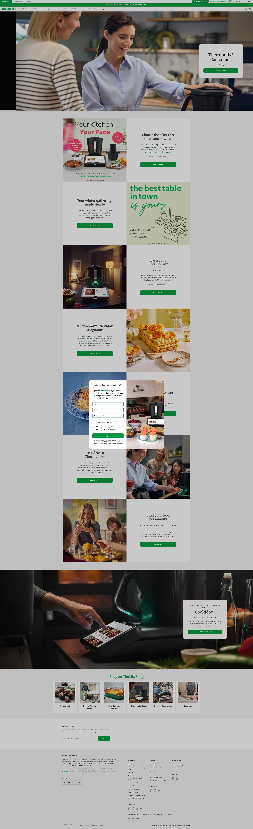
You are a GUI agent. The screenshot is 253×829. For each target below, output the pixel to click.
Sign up (108, 436)
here (109, 445)
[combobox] (95, 416)
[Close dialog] (162, 382)
